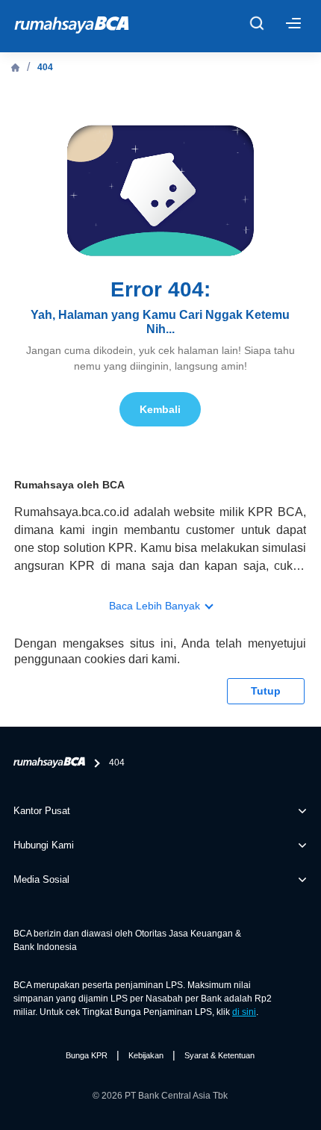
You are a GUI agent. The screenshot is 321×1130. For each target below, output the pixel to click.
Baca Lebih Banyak (154, 606)
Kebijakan (145, 1055)
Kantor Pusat (41, 810)
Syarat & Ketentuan (219, 1055)
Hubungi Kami (43, 845)
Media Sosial (41, 879)
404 (45, 67)
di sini (244, 1012)
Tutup (266, 691)
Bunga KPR (86, 1055)
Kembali (160, 409)
